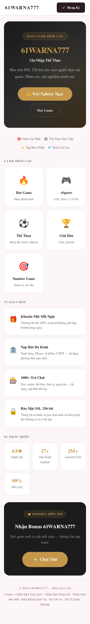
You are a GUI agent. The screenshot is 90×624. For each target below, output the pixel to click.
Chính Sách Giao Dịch (29, 594)
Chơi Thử (49, 559)
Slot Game (45, 110)
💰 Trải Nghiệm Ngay (45, 93)
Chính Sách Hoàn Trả (57, 594)
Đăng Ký (73, 7)
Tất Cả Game (72, 599)
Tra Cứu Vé (55, 599)
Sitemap (45, 604)
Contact (8, 594)
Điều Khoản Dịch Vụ (33, 599)
